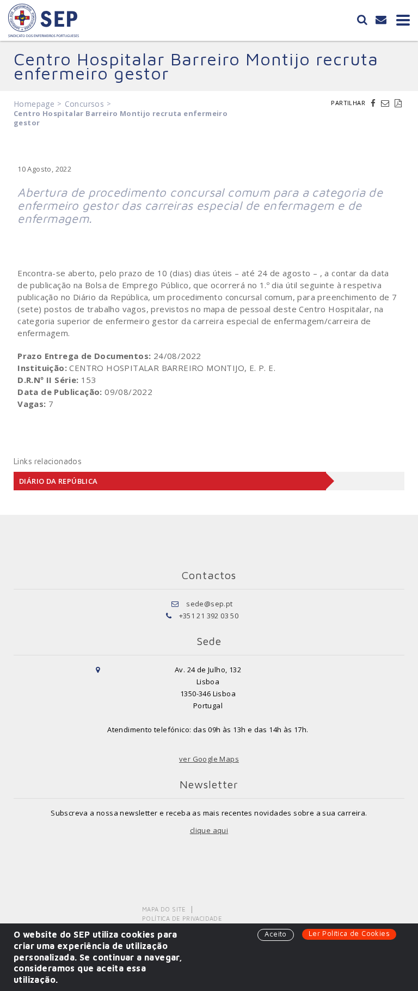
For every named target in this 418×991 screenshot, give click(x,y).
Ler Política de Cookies (349, 933)
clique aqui (209, 830)
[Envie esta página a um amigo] (386, 103)
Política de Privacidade (182, 918)
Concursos (84, 104)
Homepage (34, 104)
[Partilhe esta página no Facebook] (374, 103)
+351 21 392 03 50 (209, 616)
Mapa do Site (164, 909)
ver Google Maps (209, 759)
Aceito (275, 933)
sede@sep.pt (209, 604)
